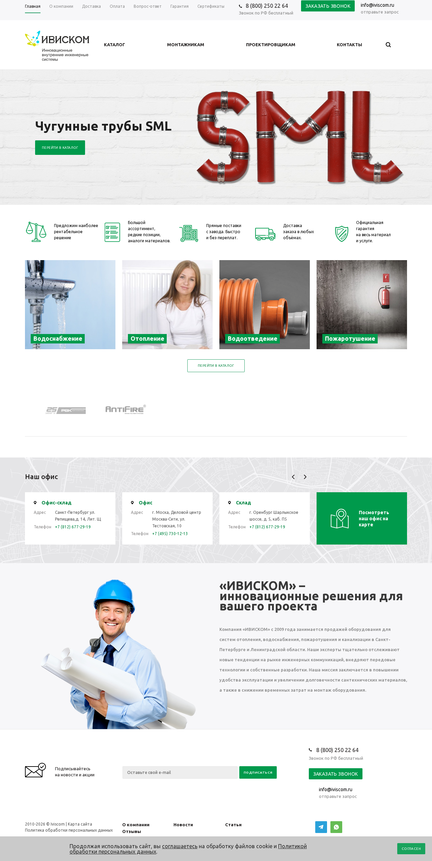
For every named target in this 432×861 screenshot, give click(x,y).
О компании (136, 824)
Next (305, 477)
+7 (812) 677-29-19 (73, 527)
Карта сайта (80, 824)
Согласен (411, 849)
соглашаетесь (179, 846)
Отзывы (131, 831)
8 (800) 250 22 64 (267, 6)
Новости (183, 824)
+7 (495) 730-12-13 (170, 533)
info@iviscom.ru (377, 5)
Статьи (233, 824)
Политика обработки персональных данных (69, 830)
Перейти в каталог (60, 147)
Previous (293, 477)
